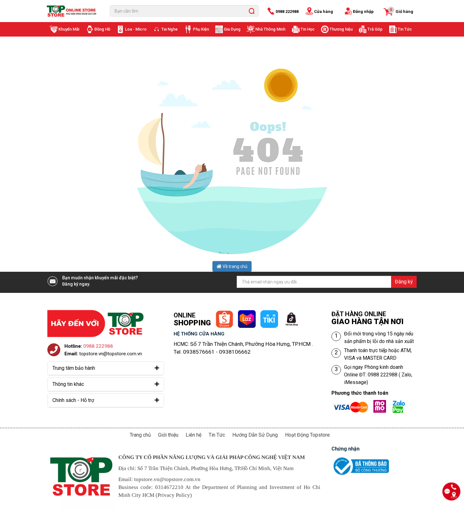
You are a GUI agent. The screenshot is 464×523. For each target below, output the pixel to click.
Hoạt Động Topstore (307, 435)
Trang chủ (140, 435)
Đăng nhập (363, 11)
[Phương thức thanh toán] (371, 403)
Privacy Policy (174, 495)
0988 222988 (287, 11)
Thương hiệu (341, 29)
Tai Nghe (169, 29)
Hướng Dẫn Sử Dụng (255, 435)
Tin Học (307, 29)
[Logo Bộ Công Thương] (360, 458)
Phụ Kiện (201, 29)
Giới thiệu (168, 435)
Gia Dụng (232, 29)
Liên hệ (193, 435)
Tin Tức (405, 29)
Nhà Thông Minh (270, 29)
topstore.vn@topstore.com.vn (110, 354)
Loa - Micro (135, 29)
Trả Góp (375, 29)
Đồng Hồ (102, 29)
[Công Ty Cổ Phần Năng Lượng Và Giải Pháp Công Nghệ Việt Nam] (73, 11)
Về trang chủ (234, 266)
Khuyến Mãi (68, 29)
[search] (251, 11)
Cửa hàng (323, 11)
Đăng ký (404, 282)
